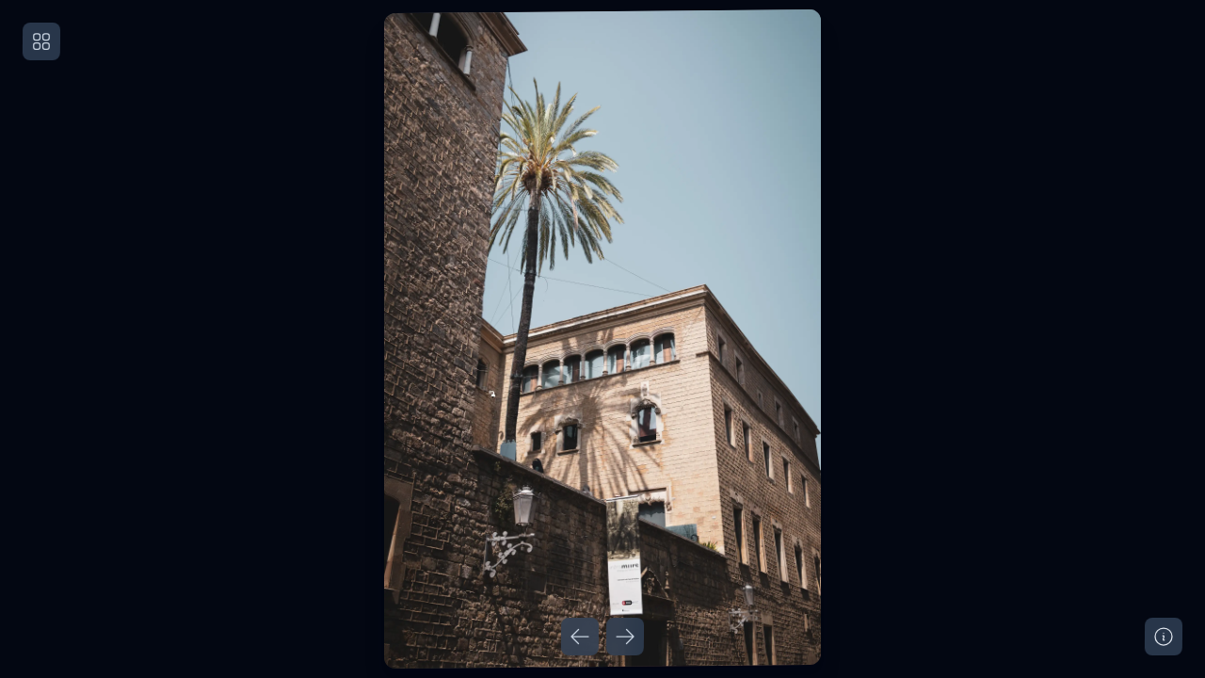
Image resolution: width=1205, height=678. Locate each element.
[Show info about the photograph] (1163, 636)
